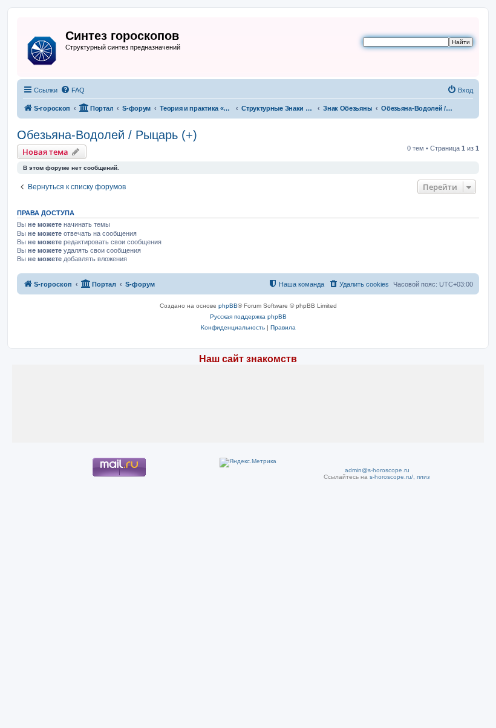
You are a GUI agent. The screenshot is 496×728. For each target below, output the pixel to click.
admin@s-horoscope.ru (377, 470)
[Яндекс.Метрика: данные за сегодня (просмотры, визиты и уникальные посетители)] (248, 462)
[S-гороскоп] (42, 48)
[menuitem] (72, 90)
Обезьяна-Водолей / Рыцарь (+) (107, 134)
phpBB (228, 305)
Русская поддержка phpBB (248, 316)
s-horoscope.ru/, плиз (400, 476)
